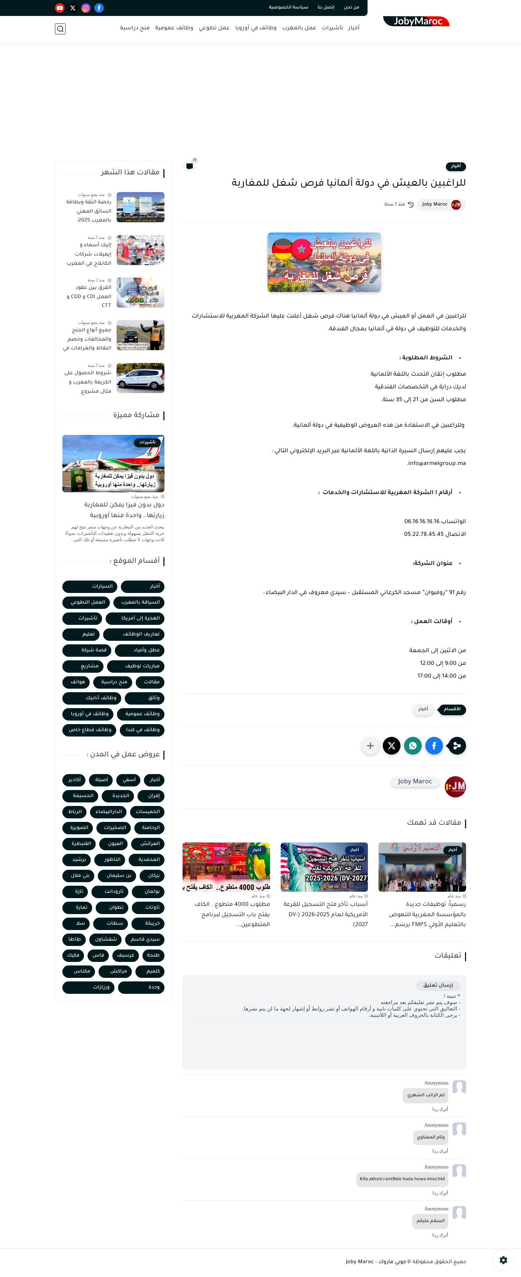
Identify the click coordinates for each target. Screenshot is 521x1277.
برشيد (79, 860)
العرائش (150, 844)
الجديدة (120, 796)
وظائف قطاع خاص (90, 730)
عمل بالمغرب (299, 29)
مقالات (152, 682)
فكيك (73, 955)
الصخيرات (115, 828)
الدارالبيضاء (109, 812)
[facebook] (99, 8)
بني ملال (80, 876)
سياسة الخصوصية (288, 7)
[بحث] (60, 28)
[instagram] (86, 8)
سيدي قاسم (145, 939)
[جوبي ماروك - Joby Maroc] (418, 21)
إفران (154, 796)
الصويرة (79, 828)
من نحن (351, 7)
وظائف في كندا (143, 730)
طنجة (153, 955)
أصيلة (101, 780)
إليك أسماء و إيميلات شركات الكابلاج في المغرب (89, 255)
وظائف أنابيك (101, 698)
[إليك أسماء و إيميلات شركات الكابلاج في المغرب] (140, 250)
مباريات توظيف (142, 666)
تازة (79, 892)
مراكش (118, 971)
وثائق (154, 698)
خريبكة (152, 923)
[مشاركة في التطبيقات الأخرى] (370, 746)
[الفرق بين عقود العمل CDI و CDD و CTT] (140, 293)
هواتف (78, 682)
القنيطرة (81, 844)
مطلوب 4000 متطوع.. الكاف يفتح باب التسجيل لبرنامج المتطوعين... (232, 915)
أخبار (354, 29)
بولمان (152, 892)
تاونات (152, 908)
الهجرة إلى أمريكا (141, 618)
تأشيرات (332, 29)
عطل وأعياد (147, 650)
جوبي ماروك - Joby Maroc (376, 1262)
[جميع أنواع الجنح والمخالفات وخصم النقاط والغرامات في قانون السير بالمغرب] (140, 335)
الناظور (113, 860)
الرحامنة (151, 828)
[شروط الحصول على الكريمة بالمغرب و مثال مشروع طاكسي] (140, 378)
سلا (80, 923)
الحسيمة (83, 796)
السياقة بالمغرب (140, 602)
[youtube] (60, 8)
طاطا (74, 939)
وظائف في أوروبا (256, 29)
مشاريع (90, 666)
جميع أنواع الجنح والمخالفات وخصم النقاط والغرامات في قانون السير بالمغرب (87, 341)
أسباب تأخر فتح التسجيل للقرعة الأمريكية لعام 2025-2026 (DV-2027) (326, 915)
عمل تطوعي (214, 29)
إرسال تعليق (438, 985)
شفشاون (106, 939)
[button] (434, 746)
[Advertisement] (260, 106)
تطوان (116, 908)
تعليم (89, 634)
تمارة (82, 908)
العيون (115, 844)
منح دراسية (135, 29)
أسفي (129, 780)
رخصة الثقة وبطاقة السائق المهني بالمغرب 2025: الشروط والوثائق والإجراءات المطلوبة (88, 213)
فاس (98, 955)
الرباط (75, 812)
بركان (154, 876)
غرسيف (125, 955)
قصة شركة (94, 650)
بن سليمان (119, 876)
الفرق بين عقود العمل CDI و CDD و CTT (89, 297)
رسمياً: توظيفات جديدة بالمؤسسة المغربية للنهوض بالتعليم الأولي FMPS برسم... (427, 915)
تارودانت (114, 892)
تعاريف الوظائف (141, 634)
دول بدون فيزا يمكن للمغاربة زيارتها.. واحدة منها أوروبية (124, 511)
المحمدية (149, 860)
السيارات (102, 586)
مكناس (82, 971)
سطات (115, 923)
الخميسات (148, 812)
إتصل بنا (326, 7)
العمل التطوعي (88, 602)
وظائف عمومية (174, 29)
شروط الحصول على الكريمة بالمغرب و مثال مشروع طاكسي (87, 384)
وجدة (154, 987)
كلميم (153, 971)
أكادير (75, 780)
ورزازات (101, 987)
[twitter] (73, 8)
